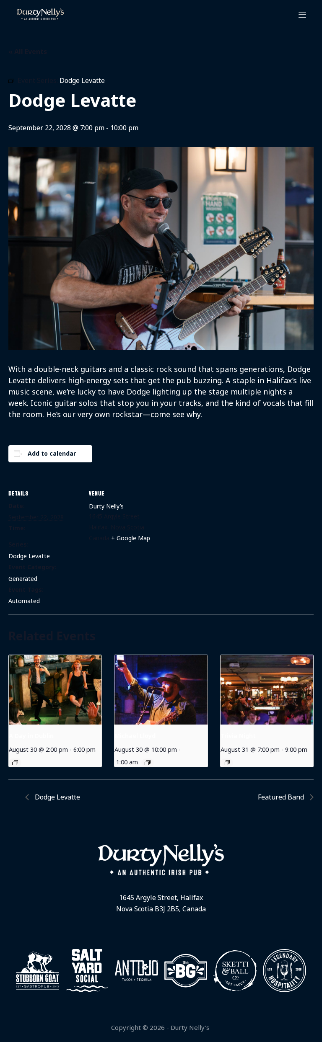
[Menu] (302, 14)
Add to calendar (52, 453)
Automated (24, 601)
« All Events (27, 51)
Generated (22, 579)
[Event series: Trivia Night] (227, 762)
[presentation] (55, 690)
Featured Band (282, 797)
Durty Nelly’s (106, 506)
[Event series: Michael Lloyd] (148, 762)
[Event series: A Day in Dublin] (15, 762)
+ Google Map (130, 538)
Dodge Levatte (29, 556)
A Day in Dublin (31, 736)
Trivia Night (238, 736)
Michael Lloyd (135, 736)
